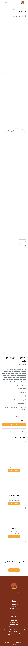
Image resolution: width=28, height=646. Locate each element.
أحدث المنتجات (14, 604)
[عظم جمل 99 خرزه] (14, 450)
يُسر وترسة (11, 500)
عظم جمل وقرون (11, 467)
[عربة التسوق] (6, 2)
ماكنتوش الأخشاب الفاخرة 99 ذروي (14, 562)
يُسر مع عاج (14, 528)
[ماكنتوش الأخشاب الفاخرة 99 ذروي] (14, 550)
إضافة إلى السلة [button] (14, 470)
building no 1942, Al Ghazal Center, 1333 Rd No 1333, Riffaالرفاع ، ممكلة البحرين (14, 632)
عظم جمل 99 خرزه (14, 462)
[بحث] (8, 2)
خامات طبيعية (18, 432)
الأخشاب (17, 567)
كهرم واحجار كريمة (9, 432)
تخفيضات (14, 606)
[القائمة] (4, 2)
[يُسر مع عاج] (14, 516)
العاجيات (20, 533)
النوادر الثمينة (14, 608)
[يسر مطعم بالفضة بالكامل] (14, 483)
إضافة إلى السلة (14, 424)
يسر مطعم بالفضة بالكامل (14, 495)
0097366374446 (14, 622)
